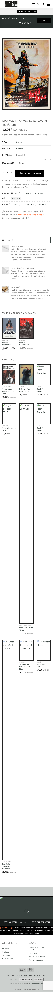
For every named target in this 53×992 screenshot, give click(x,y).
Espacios (38, 979)
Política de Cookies (36, 960)
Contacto (5, 952)
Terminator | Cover (41, 665)
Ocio (44, 975)
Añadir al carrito (29, 173)
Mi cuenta (6, 949)
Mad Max (16, 198)
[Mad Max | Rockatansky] (26, 328)
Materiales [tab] (7, 240)
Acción (24, 18)
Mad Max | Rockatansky (24, 343)
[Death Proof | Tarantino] (44, 374)
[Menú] (33, 4)
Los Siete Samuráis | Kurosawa (6, 866)
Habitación (27, 204)
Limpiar (47, 160)
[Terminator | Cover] (44, 650)
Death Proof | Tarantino (42, 390)
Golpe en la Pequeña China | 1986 (8, 391)
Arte (26, 975)
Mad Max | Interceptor (6, 343)
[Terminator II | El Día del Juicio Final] (26, 650)
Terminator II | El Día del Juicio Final (25, 666)
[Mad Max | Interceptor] (9, 328)
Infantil (14, 979)
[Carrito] (48, 4)
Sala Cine (40, 204)
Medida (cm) (8, 163)
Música (19, 975)
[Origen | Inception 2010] (9, 413)
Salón (16, 204)
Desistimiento (7, 959)
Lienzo (19, 142)
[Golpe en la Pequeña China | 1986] (9, 374)
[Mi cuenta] (43, 4)
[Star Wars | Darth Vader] (26, 513)
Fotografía (35, 975)
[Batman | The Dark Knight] (26, 374)
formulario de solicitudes (30, 214)
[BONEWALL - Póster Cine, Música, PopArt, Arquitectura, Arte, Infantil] (11, 4)
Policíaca (25, 193)
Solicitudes (6, 956)
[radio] (22, 163)
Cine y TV (16, 18)
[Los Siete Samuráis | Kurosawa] (9, 750)
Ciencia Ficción (36, 193)
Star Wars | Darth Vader (26, 629)
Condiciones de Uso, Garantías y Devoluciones (38, 949)
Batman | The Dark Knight (24, 390)
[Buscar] (38, 4)
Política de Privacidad (37, 957)
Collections (26, 979)
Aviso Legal (33, 953)
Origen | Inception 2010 (9, 429)
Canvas (19, 148)
